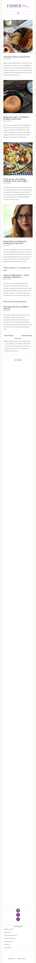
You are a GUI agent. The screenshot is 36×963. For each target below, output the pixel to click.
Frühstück (7, 941)
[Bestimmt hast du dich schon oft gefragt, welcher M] (8, 379)
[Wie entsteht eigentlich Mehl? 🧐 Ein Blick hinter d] (18, 463)
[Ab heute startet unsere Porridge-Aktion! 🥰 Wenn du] (8, 740)
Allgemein (7, 929)
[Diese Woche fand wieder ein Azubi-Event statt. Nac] (27, 599)
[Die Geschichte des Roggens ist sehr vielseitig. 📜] (27, 785)
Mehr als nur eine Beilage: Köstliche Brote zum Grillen (15, 180)
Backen (6, 932)
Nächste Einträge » (27, 335)
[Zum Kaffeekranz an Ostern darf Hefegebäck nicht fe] (27, 409)
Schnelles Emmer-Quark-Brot (16, 56)
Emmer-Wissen (8, 938)
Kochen (6, 948)
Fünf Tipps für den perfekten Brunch (16, 307)
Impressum (11, 958)
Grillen (6, 944)
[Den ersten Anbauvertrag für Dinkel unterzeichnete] (8, 615)
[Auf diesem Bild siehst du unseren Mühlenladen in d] (18, 734)
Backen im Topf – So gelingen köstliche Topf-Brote (16, 118)
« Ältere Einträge (8, 335)
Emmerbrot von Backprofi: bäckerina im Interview (15, 242)
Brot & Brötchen (9, 935)
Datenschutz (22, 958)
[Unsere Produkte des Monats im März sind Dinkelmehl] (18, 609)
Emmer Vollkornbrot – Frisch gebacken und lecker (16, 276)
